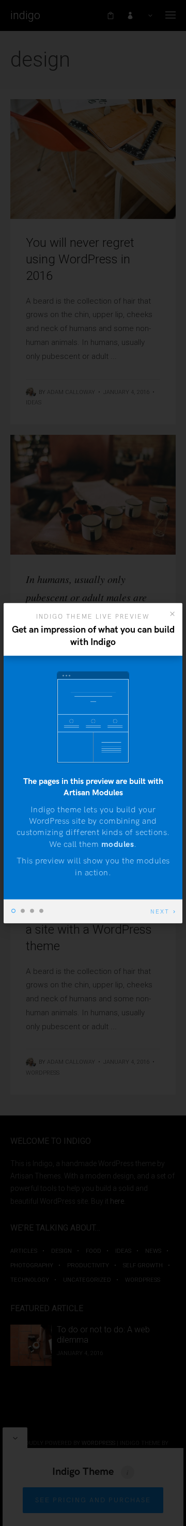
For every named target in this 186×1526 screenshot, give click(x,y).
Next (159, 911)
